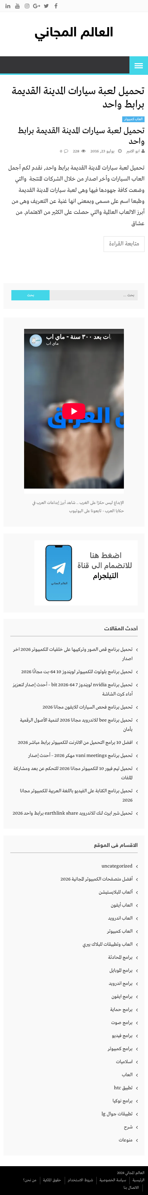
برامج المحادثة (120, 957)
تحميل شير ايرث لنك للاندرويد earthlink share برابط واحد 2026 (73, 813)
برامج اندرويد (121, 983)
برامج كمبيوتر (120, 1049)
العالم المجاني (74, 33)
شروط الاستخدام (80, 1180)
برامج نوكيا (123, 1101)
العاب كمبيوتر (133, 119)
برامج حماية (121, 1010)
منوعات (126, 1140)
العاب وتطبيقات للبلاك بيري (108, 944)
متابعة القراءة (124, 244)
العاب (127, 1075)
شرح (128, 1127)
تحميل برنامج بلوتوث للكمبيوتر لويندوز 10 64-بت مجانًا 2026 (77, 672)
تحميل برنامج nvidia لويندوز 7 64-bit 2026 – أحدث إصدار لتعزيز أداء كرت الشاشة (73, 689)
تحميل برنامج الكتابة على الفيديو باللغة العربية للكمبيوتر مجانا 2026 (76, 795)
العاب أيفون (122, 905)
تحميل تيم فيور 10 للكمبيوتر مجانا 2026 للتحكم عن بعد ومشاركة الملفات (73, 773)
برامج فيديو (122, 1036)
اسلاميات (124, 1062)
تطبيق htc (123, 1088)
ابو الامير (133, 151)
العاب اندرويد (120, 918)
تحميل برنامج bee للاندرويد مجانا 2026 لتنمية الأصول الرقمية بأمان (76, 725)
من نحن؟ (29, 1180)
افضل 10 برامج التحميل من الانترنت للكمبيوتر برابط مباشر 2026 (75, 742)
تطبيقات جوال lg (117, 1114)
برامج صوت (122, 1023)
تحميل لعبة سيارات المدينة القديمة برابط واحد (81, 136)
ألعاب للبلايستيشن (116, 892)
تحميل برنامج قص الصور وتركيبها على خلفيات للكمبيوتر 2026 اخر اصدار (73, 654)
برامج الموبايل (121, 970)
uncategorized (117, 866)
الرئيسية (139, 1180)
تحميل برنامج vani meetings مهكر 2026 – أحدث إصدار (80, 755)
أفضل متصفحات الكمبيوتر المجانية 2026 (97, 879)
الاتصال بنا (131, 1187)
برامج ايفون (122, 996)
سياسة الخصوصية (112, 1180)
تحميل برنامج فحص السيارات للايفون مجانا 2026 (88, 707)
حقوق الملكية (52, 1180)
